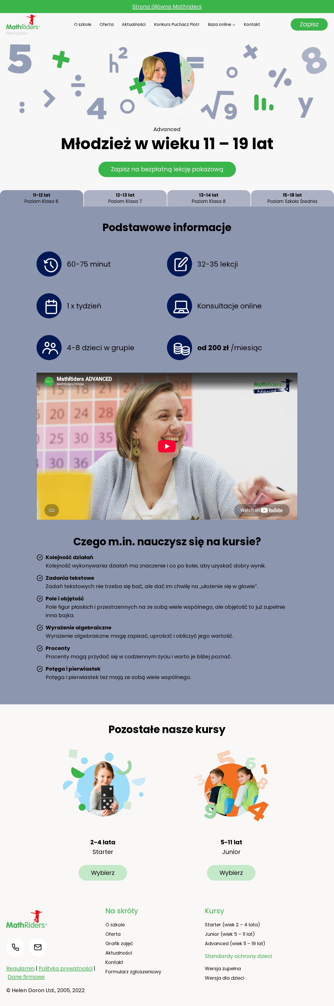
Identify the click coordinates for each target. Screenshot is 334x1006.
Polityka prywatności (65, 968)
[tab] (41, 198)
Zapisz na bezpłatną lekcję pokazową (167, 169)
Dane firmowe (26, 976)
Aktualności (134, 24)
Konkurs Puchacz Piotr (177, 24)
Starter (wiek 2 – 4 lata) (232, 924)
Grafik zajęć (119, 943)
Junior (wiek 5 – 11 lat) (230, 934)
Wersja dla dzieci (224, 978)
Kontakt (252, 24)
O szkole (82, 24)
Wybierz (103, 873)
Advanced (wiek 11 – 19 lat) (235, 943)
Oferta (107, 24)
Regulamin (20, 968)
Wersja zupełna (223, 968)
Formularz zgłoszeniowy (133, 971)
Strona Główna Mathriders (167, 6)
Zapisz (309, 24)
